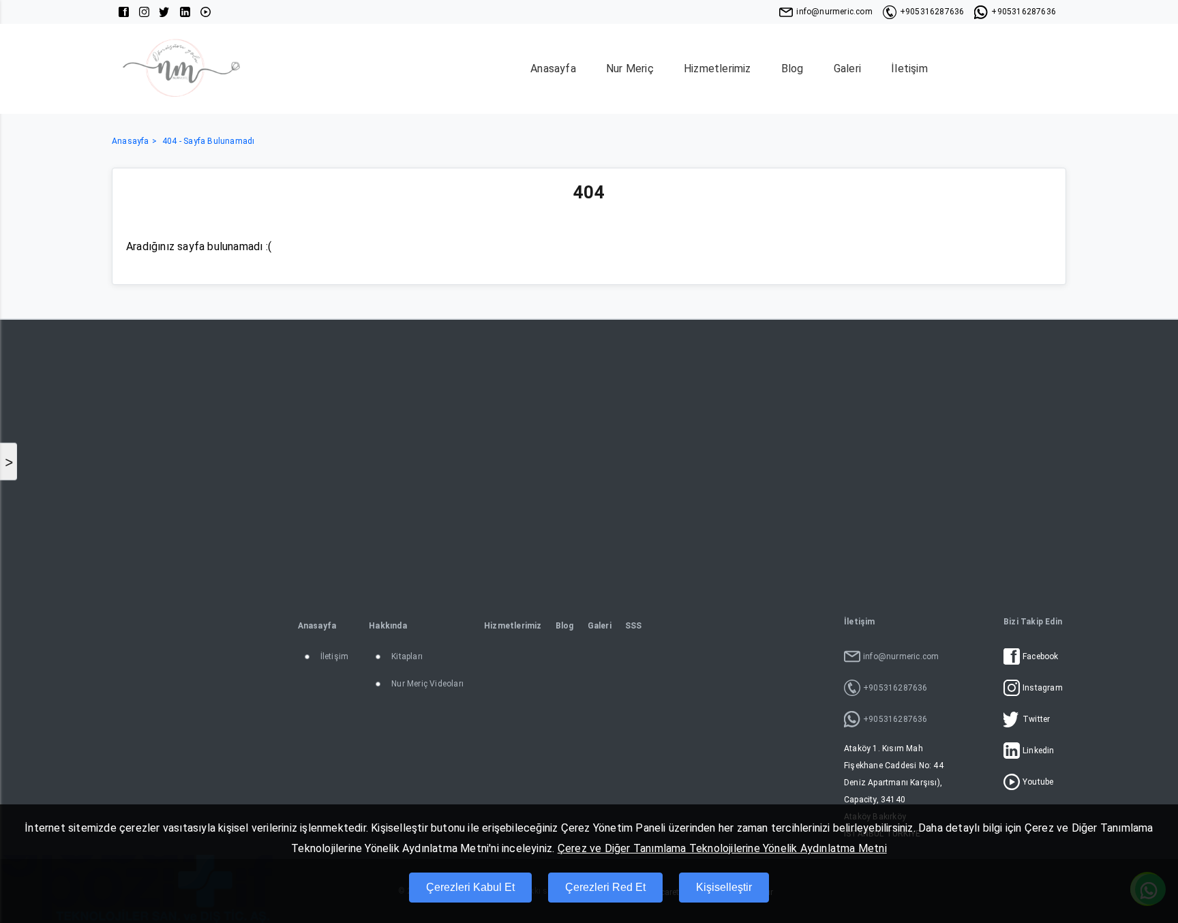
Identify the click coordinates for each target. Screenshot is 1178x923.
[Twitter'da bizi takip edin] (165, 12)
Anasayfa (553, 68)
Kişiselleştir (724, 887)
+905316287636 (932, 11)
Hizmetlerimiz (717, 68)
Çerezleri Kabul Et (470, 887)
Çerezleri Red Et (605, 887)
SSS (633, 626)
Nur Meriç (630, 68)
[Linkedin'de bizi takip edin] (185, 12)
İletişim (909, 68)
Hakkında (388, 626)
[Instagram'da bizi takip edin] (144, 12)
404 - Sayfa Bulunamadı (208, 141)
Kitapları (407, 656)
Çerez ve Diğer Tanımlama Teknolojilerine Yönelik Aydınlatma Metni (722, 848)
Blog (792, 68)
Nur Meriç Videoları (427, 684)
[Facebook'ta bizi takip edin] (124, 12)
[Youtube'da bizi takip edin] (205, 12)
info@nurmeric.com (834, 11)
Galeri (847, 68)
